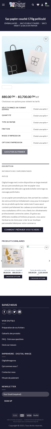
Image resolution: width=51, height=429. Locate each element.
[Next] (45, 60)
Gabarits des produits (11, 333)
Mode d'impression (11, 136)
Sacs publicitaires (29, 23)
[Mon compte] (42, 4)
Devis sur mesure (9, 345)
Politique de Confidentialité (25, 422)
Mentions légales (14, 420)
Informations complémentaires (17, 171)
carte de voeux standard (13, 270)
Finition (6, 129)
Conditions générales (33, 420)
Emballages (10, 23)
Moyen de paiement (10, 378)
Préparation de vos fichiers (13, 327)
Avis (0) (5, 176)
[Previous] (6, 60)
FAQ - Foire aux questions (13, 339)
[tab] (25, 166)
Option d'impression (12, 142)
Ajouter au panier (14, 152)
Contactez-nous (8, 372)
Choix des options (13, 276)
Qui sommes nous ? (10, 366)
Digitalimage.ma (9, 360)
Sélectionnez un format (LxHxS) (14, 108)
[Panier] (47, 4)
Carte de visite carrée (38, 270)
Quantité (6, 115)
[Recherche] (33, 5)
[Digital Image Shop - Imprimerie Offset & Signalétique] (18, 4)
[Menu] (3, 5)
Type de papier (8, 122)
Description (7, 166)
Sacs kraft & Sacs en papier (30, 24)
